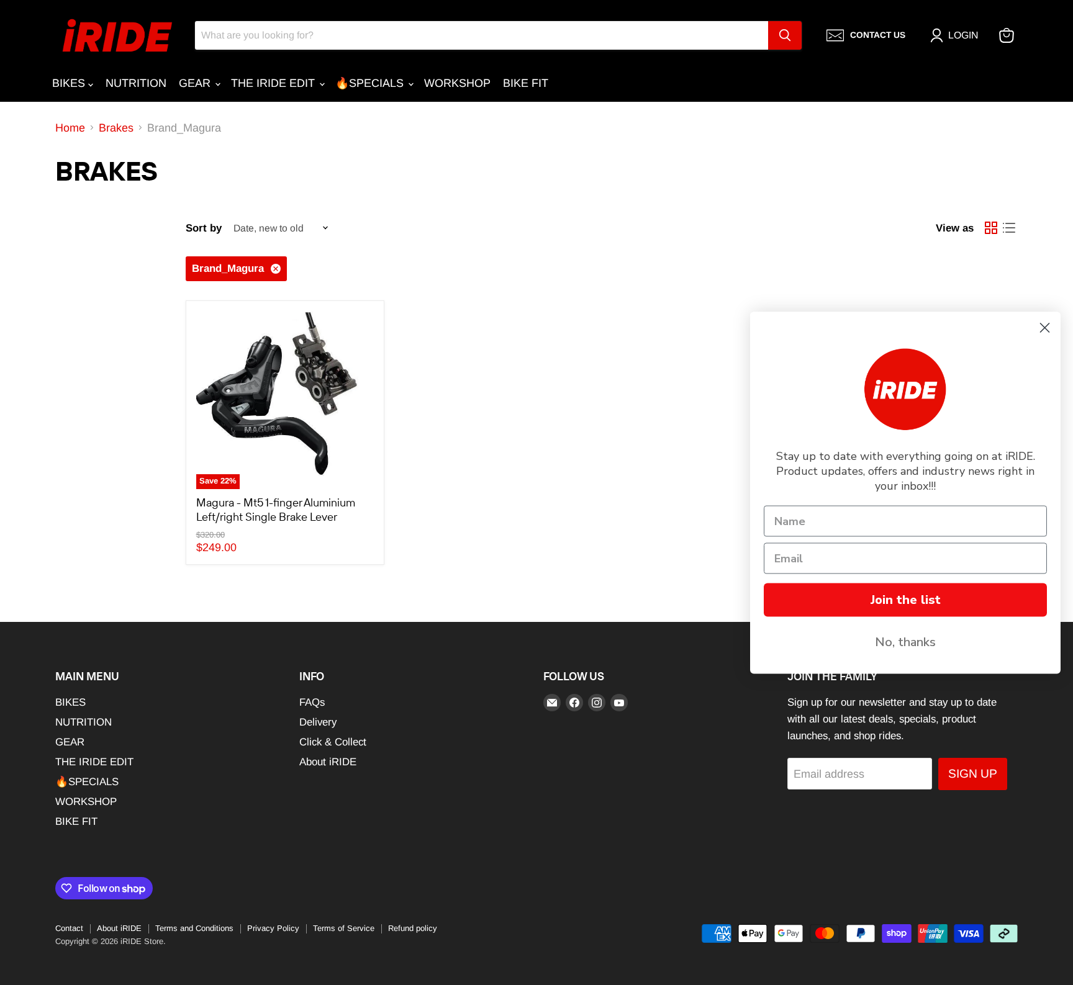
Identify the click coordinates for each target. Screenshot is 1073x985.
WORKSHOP (457, 83)
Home (70, 128)
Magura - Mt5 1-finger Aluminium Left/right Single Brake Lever (275, 509)
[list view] (1009, 228)
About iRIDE (327, 762)
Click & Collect (332, 742)
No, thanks (905, 641)
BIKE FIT (525, 83)
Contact (69, 928)
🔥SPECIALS (371, 83)
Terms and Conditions (194, 928)
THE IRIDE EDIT (274, 83)
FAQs (312, 702)
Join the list (906, 599)
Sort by (204, 228)
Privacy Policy (273, 928)
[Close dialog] (1045, 327)
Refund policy (412, 928)
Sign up (972, 773)
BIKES (70, 83)
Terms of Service (343, 928)
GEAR (196, 83)
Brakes (116, 128)
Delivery (318, 722)
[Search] (785, 35)
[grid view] (991, 228)
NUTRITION (136, 83)
